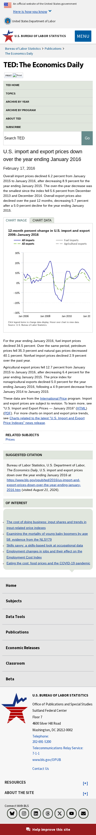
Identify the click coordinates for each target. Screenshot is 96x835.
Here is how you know (30, 11)
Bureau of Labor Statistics (23, 48)
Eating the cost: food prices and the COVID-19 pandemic (48, 563)
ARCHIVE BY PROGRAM (21, 110)
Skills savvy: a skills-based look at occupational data (45, 545)
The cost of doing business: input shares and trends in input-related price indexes (46, 525)
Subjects (14, 600)
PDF (7, 413)
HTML (81, 408)
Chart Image (16, 220)
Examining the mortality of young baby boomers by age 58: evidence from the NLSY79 (47, 536)
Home (11, 585)
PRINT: (9, 75)
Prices (10, 439)
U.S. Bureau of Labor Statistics (40, 36)
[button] (85, 783)
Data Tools (15, 616)
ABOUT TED (13, 118)
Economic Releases (23, 647)
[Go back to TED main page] (48, 66)
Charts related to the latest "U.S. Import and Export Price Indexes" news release (44, 420)
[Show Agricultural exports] (72, 248)
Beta (10, 678)
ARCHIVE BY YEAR (17, 101)
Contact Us (40, 768)
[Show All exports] (25, 248)
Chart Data (42, 220)
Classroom (15, 663)
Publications (53, 48)
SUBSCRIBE (13, 127)
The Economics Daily (19, 53)
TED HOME (12, 85)
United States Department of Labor (33, 21)
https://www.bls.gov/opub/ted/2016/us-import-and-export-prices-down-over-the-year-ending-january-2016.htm (44, 485)
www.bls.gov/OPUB (46, 759)
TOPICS (10, 93)
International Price (53, 398)
